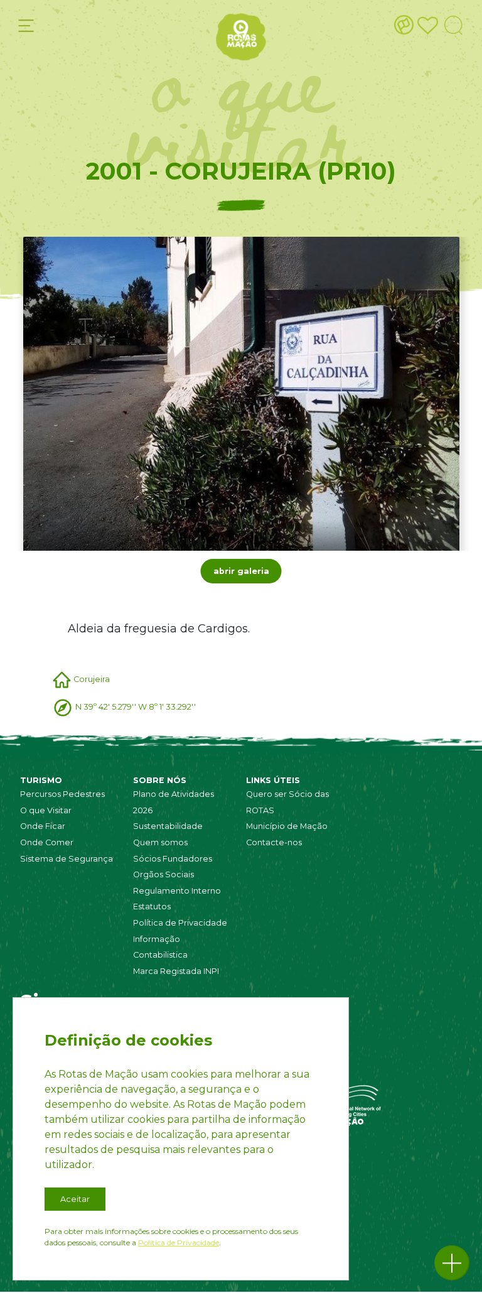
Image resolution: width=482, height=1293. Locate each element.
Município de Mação (287, 826)
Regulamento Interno (177, 890)
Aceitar (75, 1199)
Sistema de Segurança (66, 858)
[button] (451, 1262)
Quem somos (160, 842)
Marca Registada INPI (176, 971)
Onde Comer (46, 842)
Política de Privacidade (180, 923)
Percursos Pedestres (62, 794)
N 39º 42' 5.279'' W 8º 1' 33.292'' (135, 706)
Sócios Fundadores (172, 858)
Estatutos (152, 906)
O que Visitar (46, 810)
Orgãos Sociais (163, 874)
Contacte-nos (274, 842)
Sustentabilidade (168, 826)
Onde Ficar (42, 826)
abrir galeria (241, 571)
